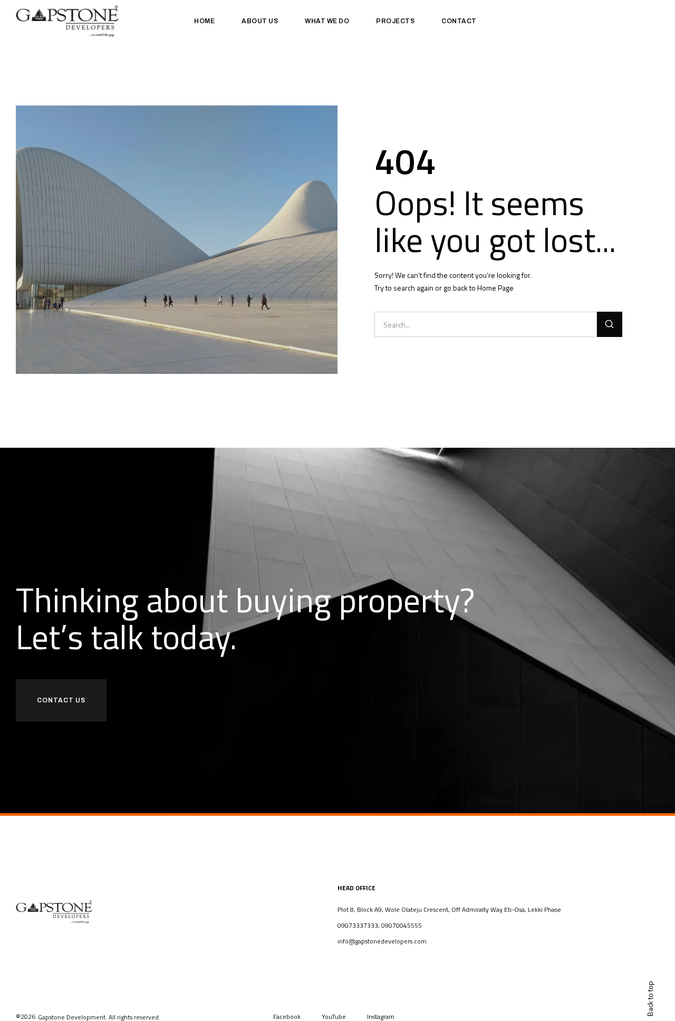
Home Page (495, 287)
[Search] (609, 324)
